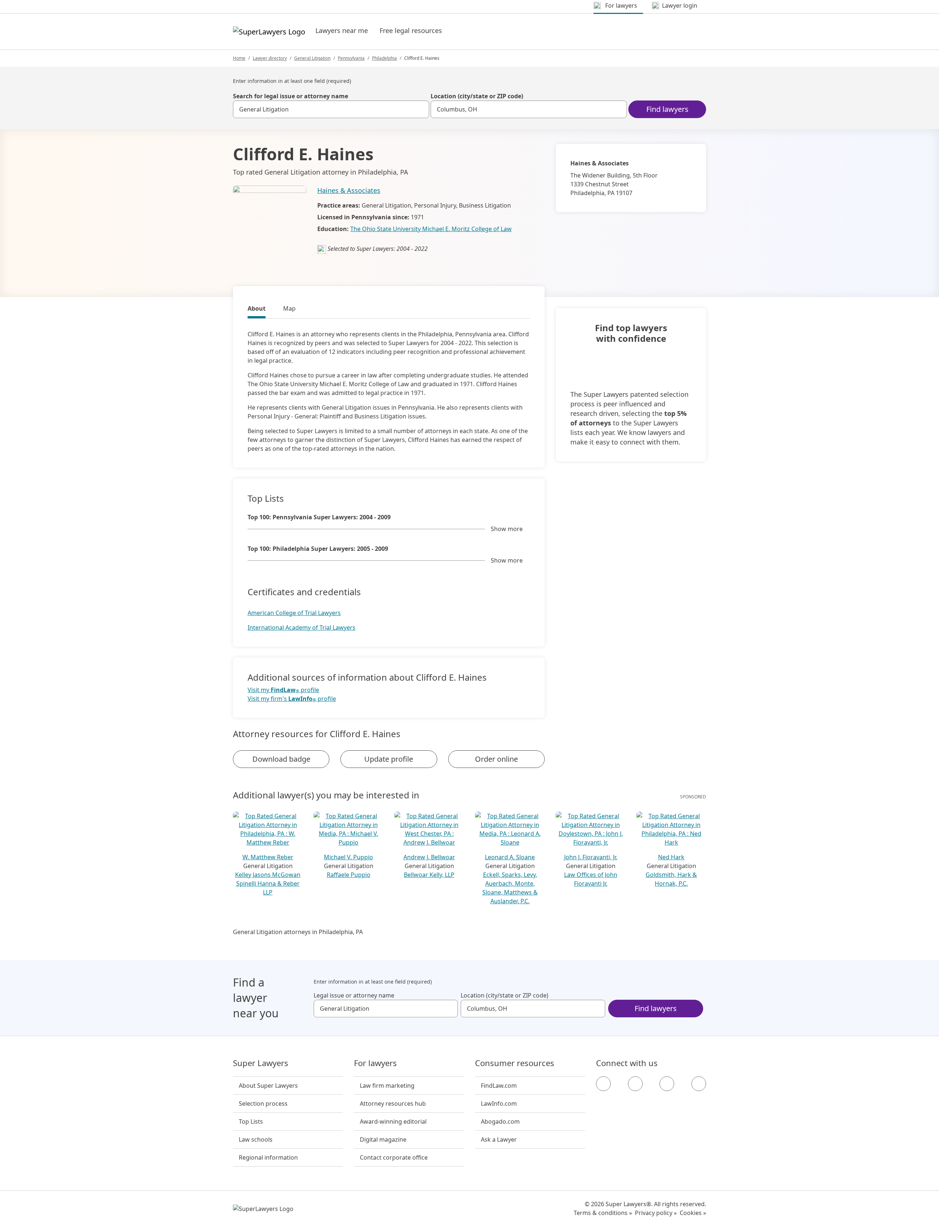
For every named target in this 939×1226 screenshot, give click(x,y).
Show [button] (507, 529)
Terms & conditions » (603, 1213)
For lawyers (375, 1063)
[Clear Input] (420, 109)
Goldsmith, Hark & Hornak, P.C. (671, 879)
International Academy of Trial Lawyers (301, 627)
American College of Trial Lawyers (294, 613)
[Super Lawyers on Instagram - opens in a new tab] (635, 1083)
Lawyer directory (270, 58)
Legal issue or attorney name (354, 995)
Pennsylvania (351, 58)
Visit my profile (283, 690)
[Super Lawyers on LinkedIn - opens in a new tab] (698, 1083)
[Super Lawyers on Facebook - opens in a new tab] (603, 1083)
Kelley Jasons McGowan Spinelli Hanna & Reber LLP (267, 883)
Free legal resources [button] (411, 30)
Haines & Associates (348, 190)
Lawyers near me (341, 30)
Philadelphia (384, 58)
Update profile (388, 759)
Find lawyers (667, 109)
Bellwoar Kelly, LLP (429, 875)
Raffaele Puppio (348, 875)
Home (239, 58)
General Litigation (312, 58)
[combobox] (331, 109)
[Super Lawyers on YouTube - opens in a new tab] (667, 1083)
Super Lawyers (260, 1063)
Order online (496, 759)
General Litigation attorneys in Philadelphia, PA (298, 932)
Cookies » (693, 1213)
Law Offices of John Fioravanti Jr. (590, 879)
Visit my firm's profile (292, 699)
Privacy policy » (656, 1213)
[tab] (257, 309)
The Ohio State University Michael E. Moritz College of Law (431, 229)
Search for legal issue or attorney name (290, 96)
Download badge (281, 759)
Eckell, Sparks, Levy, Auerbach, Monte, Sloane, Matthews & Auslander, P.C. (510, 888)
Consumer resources (514, 1063)
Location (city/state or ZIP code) (477, 96)
